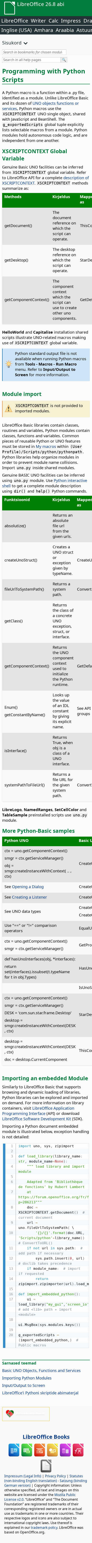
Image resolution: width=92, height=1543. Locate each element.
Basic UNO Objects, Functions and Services (41, 1370)
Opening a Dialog (28, 886)
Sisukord (12, 42)
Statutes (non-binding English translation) (43, 1478)
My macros (46, 446)
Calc (53, 20)
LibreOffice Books (46, 1436)
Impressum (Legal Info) (22, 1476)
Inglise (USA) (16, 29)
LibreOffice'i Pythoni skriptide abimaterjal (40, 1392)
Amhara (43, 29)
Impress (71, 20)
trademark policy (44, 1527)
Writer (38, 20)
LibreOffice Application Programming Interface (38, 1110)
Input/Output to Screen (23, 1385)
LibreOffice (14, 20)
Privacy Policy (55, 1476)
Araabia (65, 29)
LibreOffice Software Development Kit (36, 1118)
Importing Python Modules (27, 1377)
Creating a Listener (29, 897)
